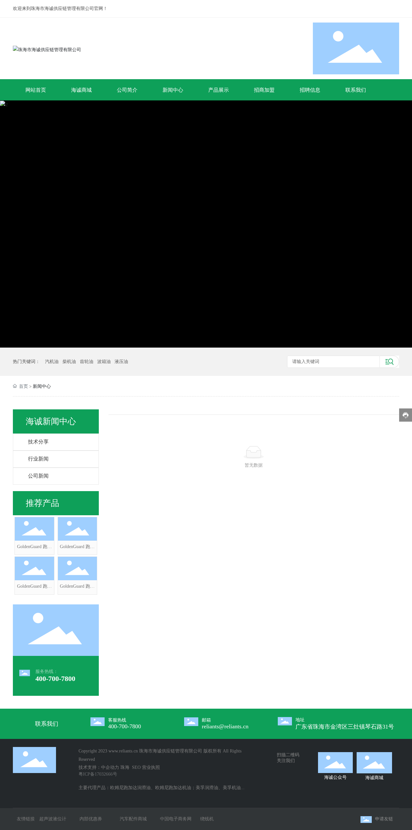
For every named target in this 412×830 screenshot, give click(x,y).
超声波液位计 (52, 818)
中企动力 (110, 767)
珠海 (125, 767)
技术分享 (38, 441)
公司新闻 (38, 476)
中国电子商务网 (176, 818)
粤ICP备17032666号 (98, 774)
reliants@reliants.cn (225, 726)
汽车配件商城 (133, 818)
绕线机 (207, 818)
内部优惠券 (91, 818)
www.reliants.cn (123, 751)
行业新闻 (38, 459)
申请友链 (384, 818)
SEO (136, 767)
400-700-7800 (55, 679)
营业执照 (151, 767)
